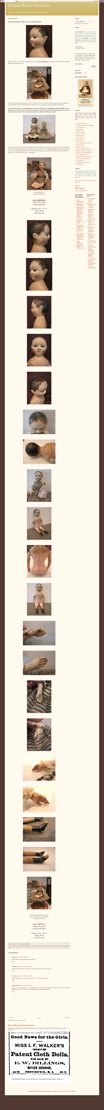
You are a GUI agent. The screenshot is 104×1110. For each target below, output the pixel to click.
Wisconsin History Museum (92, 267)
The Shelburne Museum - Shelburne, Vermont (91, 255)
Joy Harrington (80, 129)
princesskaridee (16, 985)
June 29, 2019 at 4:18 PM (26, 985)
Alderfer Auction (80, 131)
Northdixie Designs (79, 48)
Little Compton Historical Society (84, 143)
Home (39, 1017)
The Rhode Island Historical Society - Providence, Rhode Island (92, 248)
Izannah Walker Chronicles (29, 5)
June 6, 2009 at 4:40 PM (26, 966)
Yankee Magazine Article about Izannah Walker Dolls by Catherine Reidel (80, 244)
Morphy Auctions (81, 147)
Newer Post (11, 1017)
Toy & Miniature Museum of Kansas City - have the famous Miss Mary (92, 261)
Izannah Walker (15, 946)
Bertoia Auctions (80, 135)
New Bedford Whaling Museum (91, 211)
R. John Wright (80, 164)
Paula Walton (80, 160)
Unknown (14, 976)
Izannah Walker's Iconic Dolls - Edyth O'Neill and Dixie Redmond (80, 202)
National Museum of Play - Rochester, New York (92, 205)
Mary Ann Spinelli (81, 133)
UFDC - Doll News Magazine (83, 158)
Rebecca (14, 957)
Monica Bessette (80, 145)
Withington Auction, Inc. (82, 123)
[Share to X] (24, 944)
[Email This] (21, 944)
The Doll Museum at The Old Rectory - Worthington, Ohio (91, 236)
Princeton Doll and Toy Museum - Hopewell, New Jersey (91, 222)
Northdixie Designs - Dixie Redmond (85, 125)
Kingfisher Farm (16, 966)
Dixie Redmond (80, 188)
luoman (63, 1091)
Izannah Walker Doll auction (25, 946)
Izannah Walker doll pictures (37, 946)
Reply (13, 961)
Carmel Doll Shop (81, 139)
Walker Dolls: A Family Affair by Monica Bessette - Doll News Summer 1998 (80, 236)
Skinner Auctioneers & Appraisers (84, 150)
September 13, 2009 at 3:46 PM (24, 976)
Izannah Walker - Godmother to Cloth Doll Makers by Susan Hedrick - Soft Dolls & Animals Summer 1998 (80, 212)
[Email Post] (19, 944)
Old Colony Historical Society (83, 149)
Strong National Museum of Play (84, 156)
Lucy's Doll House (43, 61)
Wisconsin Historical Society (83, 162)
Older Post (67, 1017)
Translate (86, 23)
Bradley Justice (80, 137)
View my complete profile (81, 190)
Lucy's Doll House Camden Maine (51, 946)
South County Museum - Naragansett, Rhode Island (91, 229)
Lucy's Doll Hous (33, 103)
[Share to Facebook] (26, 944)
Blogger (73, 1091)
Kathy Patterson (80, 141)
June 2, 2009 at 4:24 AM (22, 957)
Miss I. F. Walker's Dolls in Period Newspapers (21, 1025)
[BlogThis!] (23, 944)
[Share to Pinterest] (28, 944)
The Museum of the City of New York (92, 242)
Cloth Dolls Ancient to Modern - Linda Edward (80, 221)
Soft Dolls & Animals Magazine (84, 152)
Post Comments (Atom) (19, 1020)
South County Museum (82, 154)
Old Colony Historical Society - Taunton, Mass (91, 216)
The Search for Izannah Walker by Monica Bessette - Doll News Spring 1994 (80, 228)
